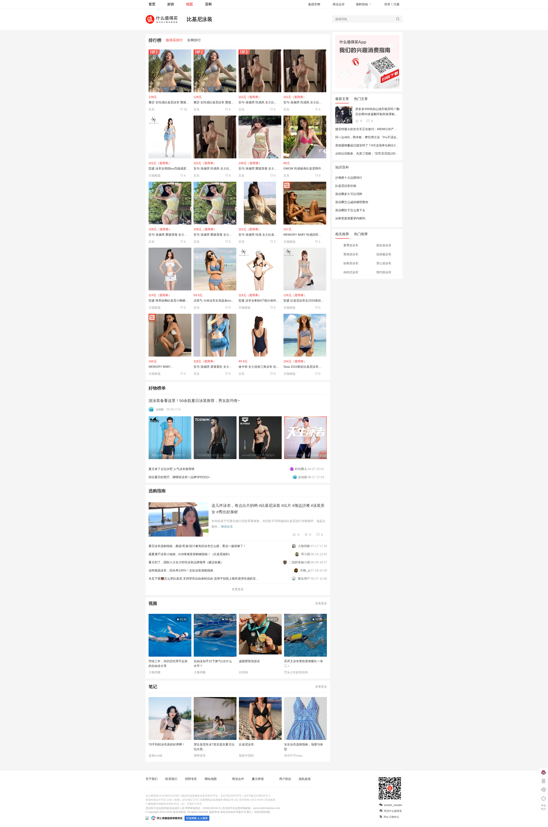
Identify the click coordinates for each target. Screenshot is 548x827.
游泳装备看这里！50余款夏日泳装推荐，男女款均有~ (194, 401)
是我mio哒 (155, 755)
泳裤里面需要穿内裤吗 (350, 218)
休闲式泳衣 (350, 272)
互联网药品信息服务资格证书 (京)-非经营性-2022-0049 (231, 799)
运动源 (160, 409)
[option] (171, 437)
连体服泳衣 (383, 254)
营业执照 (270, 799)
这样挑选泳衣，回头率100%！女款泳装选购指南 (181, 570)
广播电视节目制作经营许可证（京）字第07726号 (174, 803)
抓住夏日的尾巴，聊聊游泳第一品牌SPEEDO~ (179, 477)
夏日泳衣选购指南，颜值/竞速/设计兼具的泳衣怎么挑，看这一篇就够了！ (197, 546)
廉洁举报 (258, 779)
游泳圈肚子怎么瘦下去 (350, 210)
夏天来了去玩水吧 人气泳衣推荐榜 (171, 469)
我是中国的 (246, 755)
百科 (208, 4)
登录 (387, 4)
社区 (189, 4)
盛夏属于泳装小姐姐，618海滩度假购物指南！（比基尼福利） (190, 554)
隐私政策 (305, 779)
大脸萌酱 (155, 672)
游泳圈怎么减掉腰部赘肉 (351, 202)
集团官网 (314, 4)
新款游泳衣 (383, 245)
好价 (170, 4)
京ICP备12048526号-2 (257, 795)
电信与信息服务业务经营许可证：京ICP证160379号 (211, 795)
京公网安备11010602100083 (162, 795)
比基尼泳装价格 (345, 185)
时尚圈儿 (301, 469)
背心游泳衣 (383, 263)
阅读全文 (227, 526)
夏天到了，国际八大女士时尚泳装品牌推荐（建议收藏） (186, 562)
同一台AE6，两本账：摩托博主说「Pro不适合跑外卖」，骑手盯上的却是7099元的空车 (393, 137)
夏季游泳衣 (350, 245)
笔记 (153, 686)
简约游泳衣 (383, 272)
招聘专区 (191, 779)
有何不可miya (293, 755)
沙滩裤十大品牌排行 (348, 177)
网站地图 (211, 779)
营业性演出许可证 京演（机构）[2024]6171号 (172, 799)
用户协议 (285, 779)
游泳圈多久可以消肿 (348, 194)
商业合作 (339, 4)
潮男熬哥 (200, 755)
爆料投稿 (362, 4)
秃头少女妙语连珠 (296, 672)
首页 (152, 4)
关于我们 (152, 779)
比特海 (243, 672)
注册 (396, 4)
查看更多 (238, 589)
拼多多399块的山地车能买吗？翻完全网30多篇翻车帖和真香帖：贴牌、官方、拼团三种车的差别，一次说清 (377, 112)
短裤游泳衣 (350, 263)
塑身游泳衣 (350, 254)
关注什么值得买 (393, 810)
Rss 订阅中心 (391, 816)
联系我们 (171, 779)
